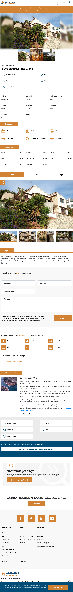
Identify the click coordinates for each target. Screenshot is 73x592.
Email (55, 74)
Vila (3, 533)
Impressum (5, 582)
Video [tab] (36, 175)
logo (8, 3)
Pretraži (21, 11)
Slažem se (58, 587)
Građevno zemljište (9, 552)
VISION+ (64, 4)
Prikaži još (26, 414)
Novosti (5, 561)
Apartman (5, 543)
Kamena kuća (7, 539)
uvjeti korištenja (22, 318)
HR (69, 4)
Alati (21, 527)
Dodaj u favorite (17, 74)
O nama (40, 527)
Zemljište (5, 556)
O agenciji (41, 533)
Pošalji (63, 318)
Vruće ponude (30, 11)
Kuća (3, 536)
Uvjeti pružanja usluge (33, 582)
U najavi (23, 543)
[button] (24, 55)
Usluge (40, 539)
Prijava (57, 4)
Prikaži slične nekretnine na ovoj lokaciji (36, 449)
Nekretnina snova (26, 536)
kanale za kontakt (14, 362)
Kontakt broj (9, 291)
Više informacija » (26, 588)
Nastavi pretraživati (19, 480)
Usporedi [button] (17, 80)
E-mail (43, 283)
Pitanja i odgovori (44, 543)
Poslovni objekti (8, 549)
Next (70, 205)
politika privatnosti (34, 318)
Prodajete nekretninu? (45, 546)
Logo (70, 582)
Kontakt (46, 11)
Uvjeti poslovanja (17, 582)
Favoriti (39, 11)
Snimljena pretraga (27, 533)
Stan (3, 546)
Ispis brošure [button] (17, 87)
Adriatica (40, 536)
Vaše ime (7, 283)
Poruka (7, 299)
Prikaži (36, 503)
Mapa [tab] (61, 175)
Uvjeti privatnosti (49, 582)
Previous (2, 205)
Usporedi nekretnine (27, 539)
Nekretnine (6, 527)
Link (55, 80)
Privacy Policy (35, 316)
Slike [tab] (12, 175)
